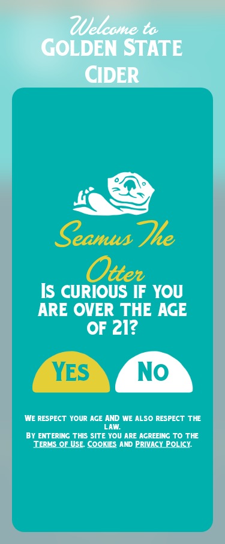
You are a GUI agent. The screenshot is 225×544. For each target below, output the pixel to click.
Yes (71, 371)
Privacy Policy (163, 444)
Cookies (102, 444)
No (154, 371)
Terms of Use (58, 444)
